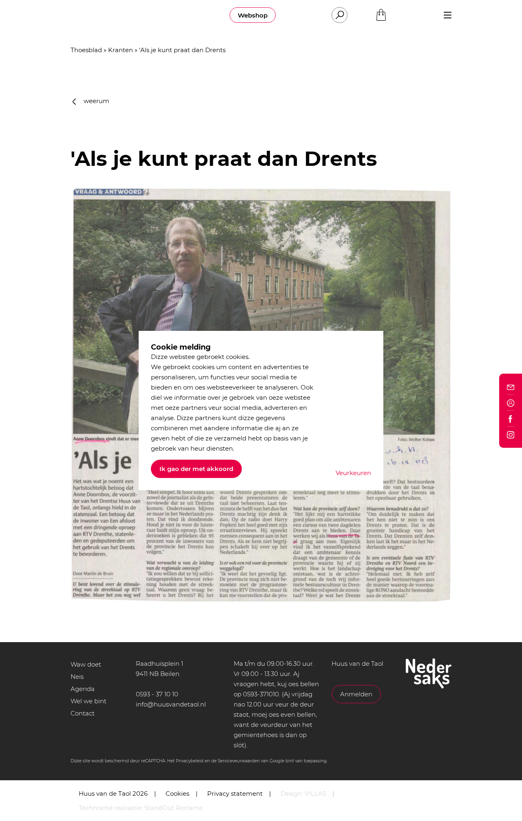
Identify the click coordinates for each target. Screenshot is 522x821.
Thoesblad (86, 50)
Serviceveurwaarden (239, 761)
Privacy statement (235, 793)
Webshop (253, 15)
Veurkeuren (353, 473)
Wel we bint (88, 701)
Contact (83, 713)
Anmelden (356, 694)
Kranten (120, 50)
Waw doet (86, 664)
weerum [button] (95, 101)
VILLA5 (315, 793)
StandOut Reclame (173, 808)
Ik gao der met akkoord (196, 469)
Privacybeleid (189, 761)
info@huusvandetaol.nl (171, 704)
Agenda (83, 689)
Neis (77, 676)
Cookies (177, 793)
